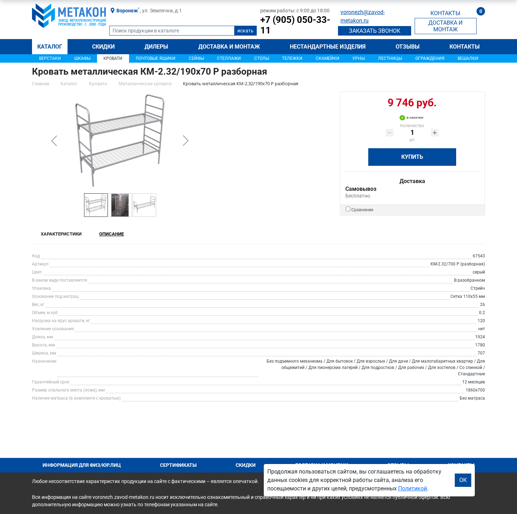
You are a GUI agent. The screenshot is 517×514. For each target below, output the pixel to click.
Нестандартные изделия (328, 46)
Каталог (49, 46)
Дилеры (156, 46)
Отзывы (408, 46)
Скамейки (327, 58)
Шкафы (82, 58)
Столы (261, 58)
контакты (445, 13)
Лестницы (390, 58)
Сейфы (196, 58)
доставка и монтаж (445, 26)
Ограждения (430, 58)
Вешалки (468, 58)
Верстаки (50, 58)
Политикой (412, 488)
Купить (412, 156)
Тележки (292, 58)
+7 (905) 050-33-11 (295, 25)
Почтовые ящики (155, 58)
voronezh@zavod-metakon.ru (362, 16)
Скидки (103, 46)
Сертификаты (178, 465)
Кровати (112, 58)
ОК (463, 480)
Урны (358, 58)
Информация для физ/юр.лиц (82, 465)
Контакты (464, 46)
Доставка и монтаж (229, 46)
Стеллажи (229, 58)
